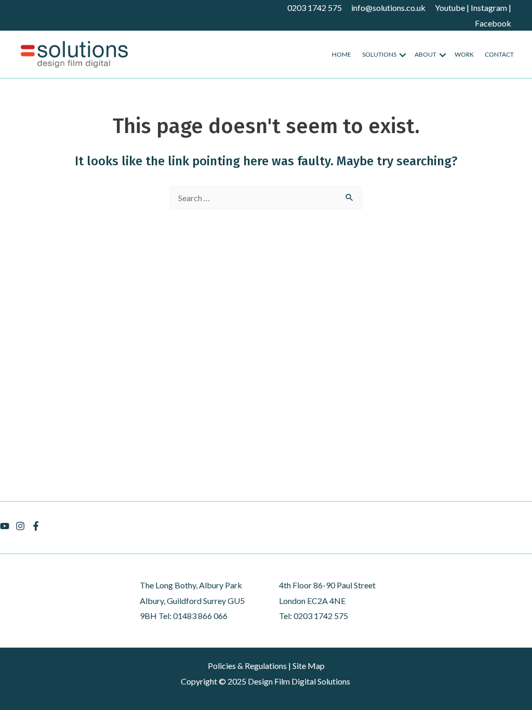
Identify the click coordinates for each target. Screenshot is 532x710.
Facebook (493, 23)
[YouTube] (4, 526)
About (425, 54)
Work (464, 54)
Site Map (308, 665)
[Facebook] (36, 526)
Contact (499, 54)
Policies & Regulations (247, 665)
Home (341, 54)
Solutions (379, 54)
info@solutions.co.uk (388, 7)
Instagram (489, 7)
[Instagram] (20, 526)
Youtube (450, 7)
